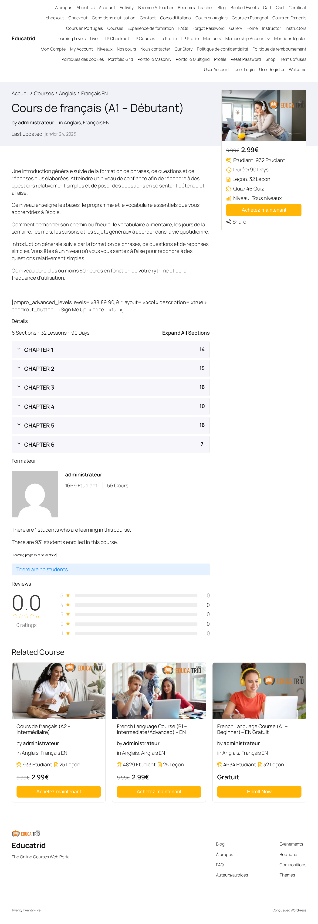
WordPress (298, 910)
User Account (217, 69)
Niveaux (104, 49)
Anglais (72, 122)
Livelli (95, 38)
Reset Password (246, 59)
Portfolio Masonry (154, 59)
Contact (148, 17)
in (61, 122)
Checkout (77, 17)
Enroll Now (259, 792)
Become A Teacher (155, 7)
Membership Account (245, 38)
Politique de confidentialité (222, 49)
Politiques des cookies (82, 59)
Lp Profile (168, 38)
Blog (221, 7)
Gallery (235, 28)
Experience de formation (151, 28)
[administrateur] (35, 495)
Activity (127, 7)
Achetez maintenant (264, 210)
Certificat (297, 7)
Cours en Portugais (84, 28)
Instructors (295, 28)
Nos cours (126, 49)
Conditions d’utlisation (113, 17)
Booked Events (244, 7)
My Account (81, 49)
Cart (267, 7)
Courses (115, 28)
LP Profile (190, 38)
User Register (271, 69)
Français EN (96, 122)
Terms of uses (293, 59)
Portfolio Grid (120, 59)
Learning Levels (71, 38)
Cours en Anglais (211, 17)
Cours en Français (289, 17)
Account (107, 7)
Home (252, 28)
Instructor (271, 28)
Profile (220, 59)
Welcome (297, 69)
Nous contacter (155, 49)
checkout (55, 17)
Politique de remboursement (279, 49)
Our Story (184, 49)
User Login (244, 69)
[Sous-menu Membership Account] (268, 38)
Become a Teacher (195, 7)
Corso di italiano (175, 17)
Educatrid (23, 38)
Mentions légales (290, 38)
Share (239, 221)
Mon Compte (53, 49)
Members (212, 38)
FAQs (183, 28)
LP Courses (144, 38)
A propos (63, 7)
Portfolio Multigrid (193, 59)
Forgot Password (209, 28)
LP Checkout (117, 38)
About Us (85, 7)
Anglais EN (153, 752)
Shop (271, 59)
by (14, 122)
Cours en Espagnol (250, 17)
